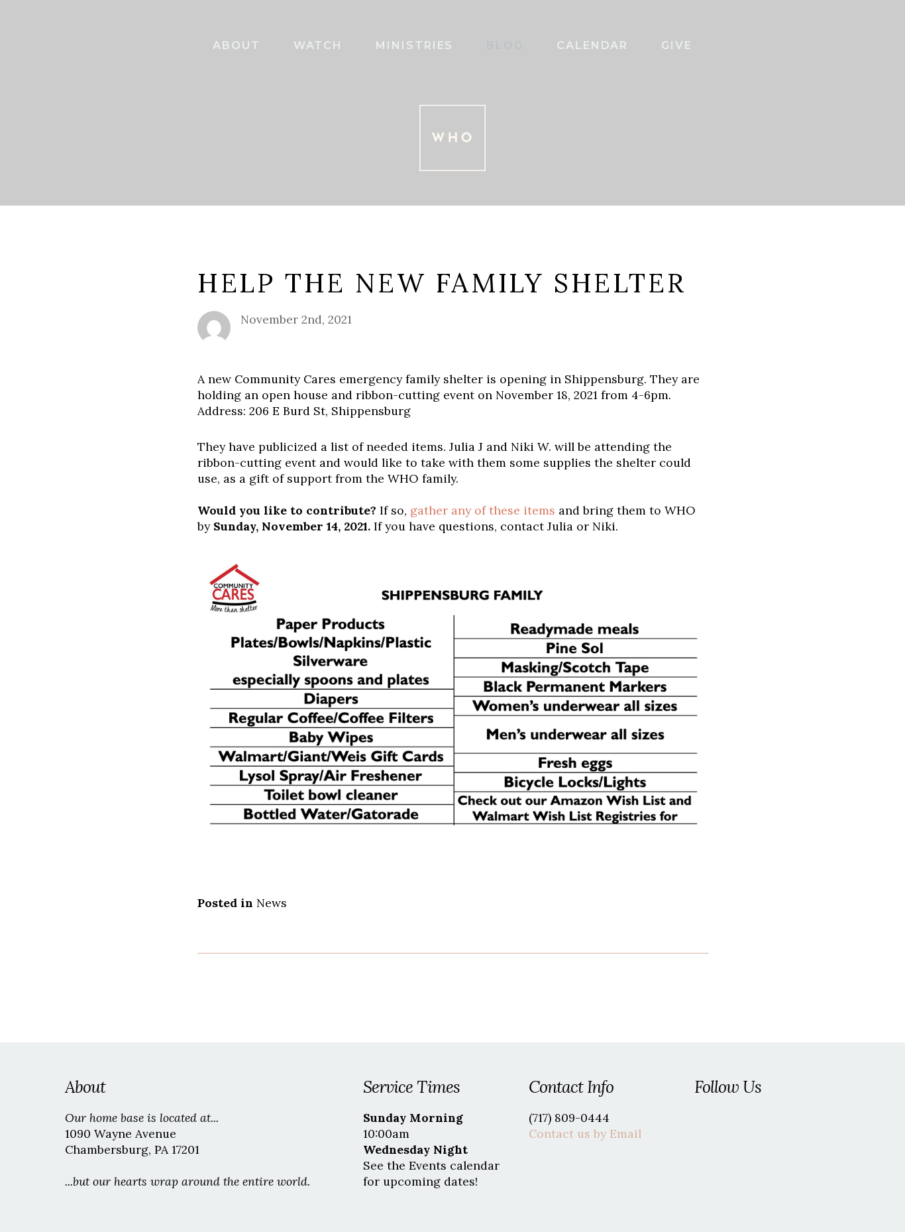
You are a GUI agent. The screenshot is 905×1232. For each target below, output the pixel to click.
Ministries (416, 45)
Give (676, 45)
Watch (320, 45)
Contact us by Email (585, 1133)
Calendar (594, 45)
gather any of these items (482, 510)
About (238, 45)
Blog (506, 45)
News (271, 902)
